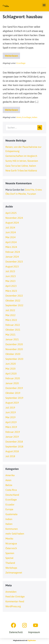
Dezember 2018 (14, 441)
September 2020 (14, 358)
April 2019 (11, 422)
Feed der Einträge (15, 596)
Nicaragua (11, 543)
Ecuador (9, 504)
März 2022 (11, 320)
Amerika (10, 475)
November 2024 (14, 217)
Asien (18, 117)
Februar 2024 (12, 251)
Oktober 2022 (12, 300)
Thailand (10, 562)
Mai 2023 (10, 281)
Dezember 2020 (14, 344)
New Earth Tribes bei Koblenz (21, 170)
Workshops (11, 567)
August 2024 (12, 222)
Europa (9, 509)
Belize (8, 485)
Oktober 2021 (12, 329)
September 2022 (14, 305)
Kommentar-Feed (14, 601)
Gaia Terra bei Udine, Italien (20, 165)
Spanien (9, 553)
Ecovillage (20, 63)
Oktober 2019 (12, 393)
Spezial (9, 558)
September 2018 (14, 446)
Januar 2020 (12, 383)
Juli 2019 (10, 407)
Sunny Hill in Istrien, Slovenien (21, 160)
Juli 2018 (10, 456)
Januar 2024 (12, 256)
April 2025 (11, 212)
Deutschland (12, 494)
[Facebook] (13, 625)
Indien (34, 117)
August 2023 (12, 266)
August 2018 (12, 451)
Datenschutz (16, 632)
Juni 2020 (10, 363)
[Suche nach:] (24, 127)
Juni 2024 (10, 232)
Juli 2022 (10, 310)
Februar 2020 (12, 378)
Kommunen (11, 528)
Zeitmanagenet (13, 572)
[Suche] (39, 127)
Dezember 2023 (14, 261)
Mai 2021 (10, 334)
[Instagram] (24, 625)
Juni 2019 (10, 412)
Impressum (34, 632)
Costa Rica (11, 489)
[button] (44, 5)
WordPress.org (13, 606)
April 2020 (11, 373)
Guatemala (11, 514)
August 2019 (12, 402)
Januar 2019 (12, 436)
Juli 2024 (10, 227)
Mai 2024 (10, 237)
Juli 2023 (10, 271)
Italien (8, 523)
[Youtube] (35, 625)
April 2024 (11, 242)
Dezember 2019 (14, 388)
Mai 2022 (10, 315)
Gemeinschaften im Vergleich (21, 155)
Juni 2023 (10, 276)
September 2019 (14, 397)
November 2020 (14, 349)
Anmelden (10, 591)
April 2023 (11, 285)
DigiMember (32, 640)
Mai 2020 (10, 368)
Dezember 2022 (14, 295)
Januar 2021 (12, 339)
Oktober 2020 (12, 354)
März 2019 (11, 427)
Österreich (11, 548)
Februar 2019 (12, 431)
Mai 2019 (10, 417)
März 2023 (11, 290)
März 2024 (11, 247)
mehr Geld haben (14, 533)
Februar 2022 (12, 324)
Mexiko (9, 538)
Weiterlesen (12, 55)
